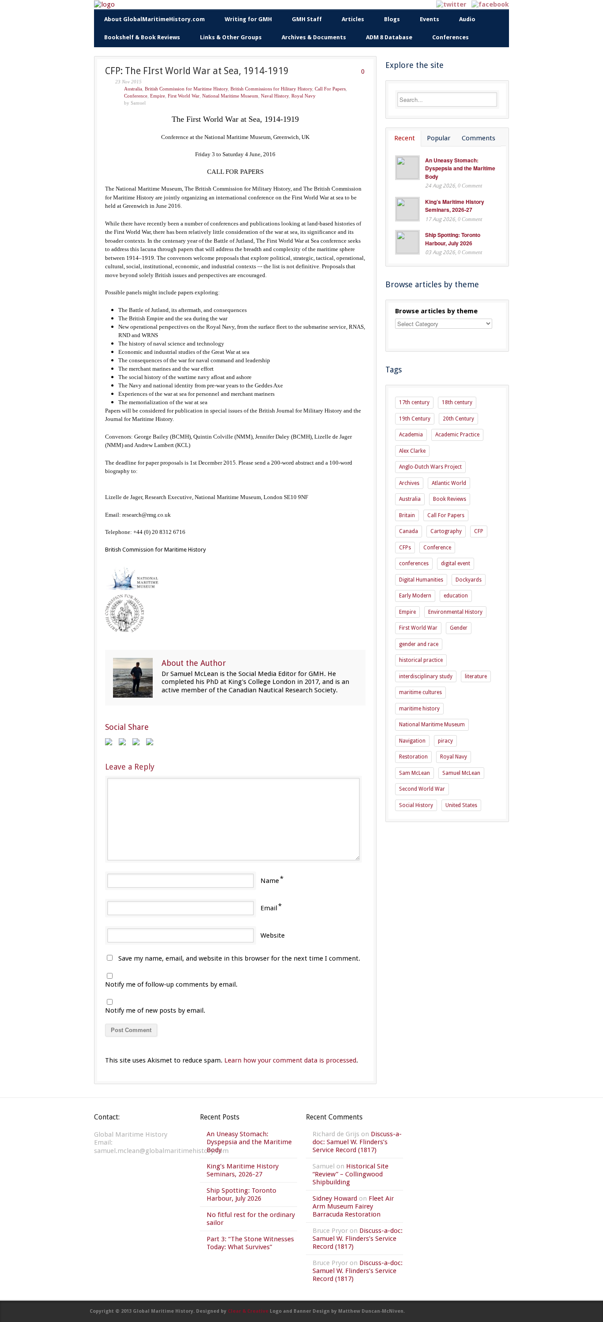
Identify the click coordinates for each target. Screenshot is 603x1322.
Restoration (413, 757)
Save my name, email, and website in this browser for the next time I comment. (239, 958)
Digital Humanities (421, 580)
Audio (467, 19)
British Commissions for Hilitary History (271, 88)
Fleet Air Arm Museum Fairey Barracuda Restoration (353, 1206)
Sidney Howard (335, 1198)
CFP (478, 531)
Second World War (422, 789)
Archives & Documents (314, 37)
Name (269, 881)
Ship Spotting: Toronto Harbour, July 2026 (452, 239)
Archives (409, 483)
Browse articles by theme (436, 311)
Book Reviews (449, 499)
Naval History (275, 95)
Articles (353, 19)
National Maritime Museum (230, 95)
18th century (457, 402)
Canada (408, 531)
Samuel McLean (461, 773)
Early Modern (415, 596)
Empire (157, 95)
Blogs (392, 19)
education (456, 596)
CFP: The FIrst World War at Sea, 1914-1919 (197, 70)
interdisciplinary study (425, 676)
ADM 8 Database (389, 37)
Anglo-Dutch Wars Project (430, 467)
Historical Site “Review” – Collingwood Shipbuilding (350, 1174)
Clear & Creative (248, 1311)
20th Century (458, 419)
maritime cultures (420, 692)
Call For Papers (330, 88)
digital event (455, 563)
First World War (184, 95)
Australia (133, 88)
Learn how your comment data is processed (290, 1060)
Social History (416, 805)
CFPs (405, 548)
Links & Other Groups (231, 37)
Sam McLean (414, 773)
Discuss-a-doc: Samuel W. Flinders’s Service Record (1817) (357, 1142)
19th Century (414, 419)
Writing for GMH (248, 19)
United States (461, 805)
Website (272, 935)
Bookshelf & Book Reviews (142, 37)
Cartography (446, 531)
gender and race (418, 644)
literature (476, 676)
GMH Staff (307, 19)
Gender (458, 628)
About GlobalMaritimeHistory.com (154, 19)
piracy (445, 741)
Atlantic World (449, 483)
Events (429, 19)
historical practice (421, 660)
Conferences (450, 37)
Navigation (412, 741)
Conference (135, 95)
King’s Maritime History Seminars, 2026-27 (454, 206)
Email (268, 908)
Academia (411, 435)
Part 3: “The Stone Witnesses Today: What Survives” (250, 1243)
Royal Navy (303, 95)
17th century (414, 402)
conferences (414, 563)
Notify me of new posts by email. (155, 1010)
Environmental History (455, 612)
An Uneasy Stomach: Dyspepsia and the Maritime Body (460, 168)
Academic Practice (457, 435)
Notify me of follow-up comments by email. (171, 984)
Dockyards (469, 580)
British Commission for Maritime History (186, 88)
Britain (407, 515)
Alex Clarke (412, 451)
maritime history (419, 709)
